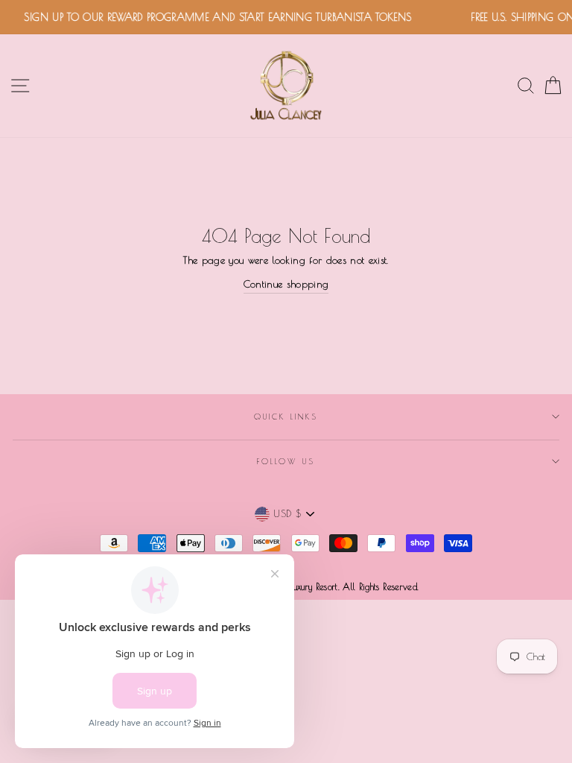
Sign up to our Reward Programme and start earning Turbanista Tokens (213, 17)
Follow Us (286, 461)
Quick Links (286, 416)
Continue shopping (286, 284)
